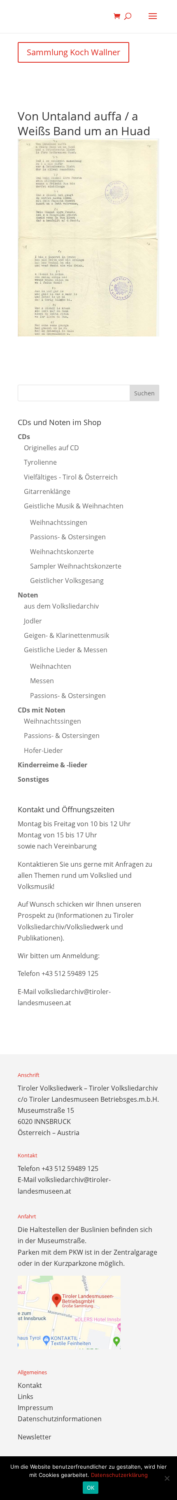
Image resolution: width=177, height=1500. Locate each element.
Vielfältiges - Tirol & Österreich (71, 477)
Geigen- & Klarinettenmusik (66, 635)
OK (91, 1487)
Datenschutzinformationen (60, 1418)
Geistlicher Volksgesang (67, 580)
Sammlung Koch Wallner (73, 52)
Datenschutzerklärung (119, 1475)
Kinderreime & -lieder (52, 764)
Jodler (33, 620)
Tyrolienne (40, 462)
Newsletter (34, 1436)
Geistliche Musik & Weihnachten (73, 505)
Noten (28, 595)
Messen (42, 680)
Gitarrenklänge (47, 491)
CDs (24, 436)
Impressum (35, 1407)
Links (25, 1396)
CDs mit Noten (41, 710)
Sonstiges (33, 779)
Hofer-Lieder (43, 750)
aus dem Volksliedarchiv (61, 606)
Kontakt (30, 1385)
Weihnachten (50, 666)
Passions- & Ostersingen (68, 536)
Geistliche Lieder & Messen (65, 649)
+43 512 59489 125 (70, 973)
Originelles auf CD (51, 447)
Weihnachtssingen (58, 522)
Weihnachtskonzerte (62, 551)
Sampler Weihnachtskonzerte (75, 566)
